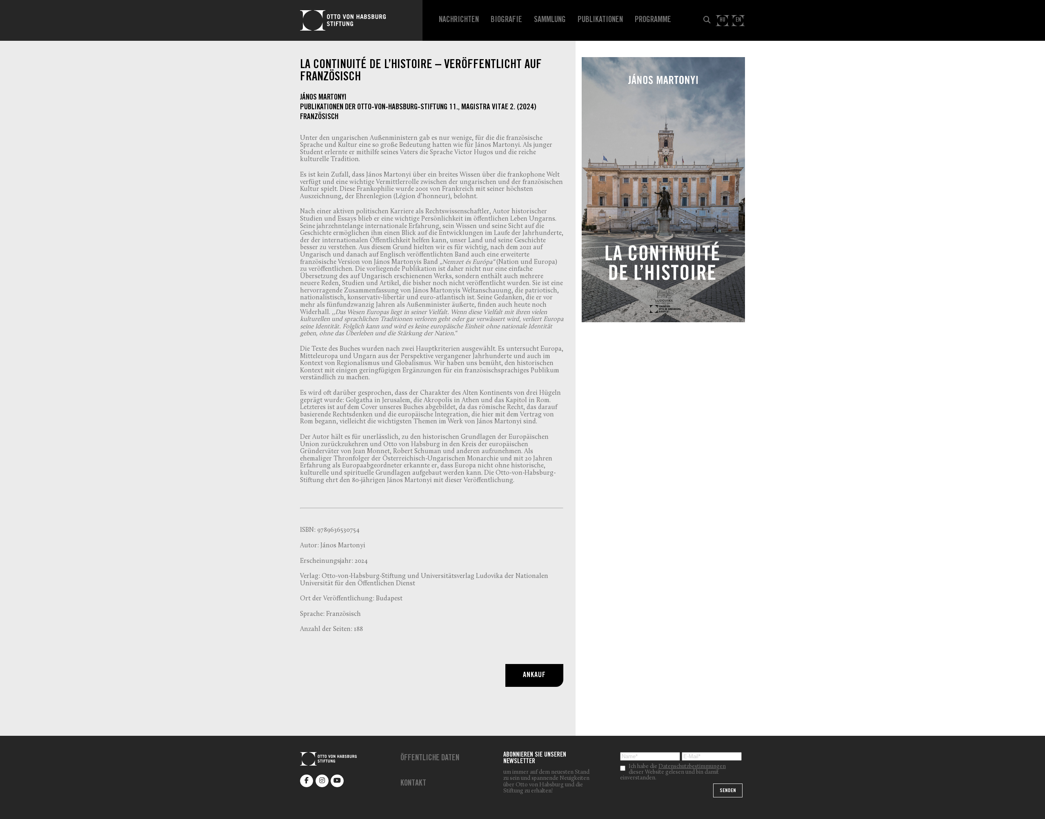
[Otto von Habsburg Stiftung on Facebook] (306, 781)
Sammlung (550, 20)
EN (738, 20)
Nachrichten (459, 20)
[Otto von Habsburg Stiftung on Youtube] (337, 781)
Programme (653, 20)
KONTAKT (413, 784)
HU (722, 20)
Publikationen (600, 20)
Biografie (506, 20)
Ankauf (534, 675)
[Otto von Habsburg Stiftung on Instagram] (322, 781)
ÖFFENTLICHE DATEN (429, 759)
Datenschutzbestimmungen (692, 767)
